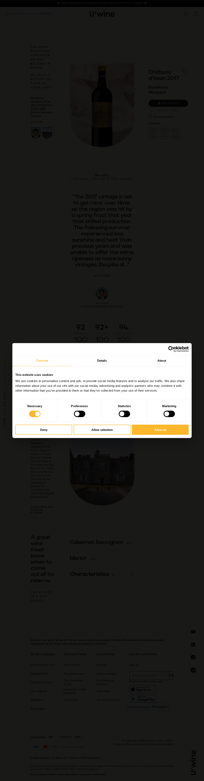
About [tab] (161, 360)
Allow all (160, 429)
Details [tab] (102, 360)
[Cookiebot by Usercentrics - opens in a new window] (171, 349)
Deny (43, 429)
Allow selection (102, 429)
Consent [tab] (42, 360)
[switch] (79, 414)
